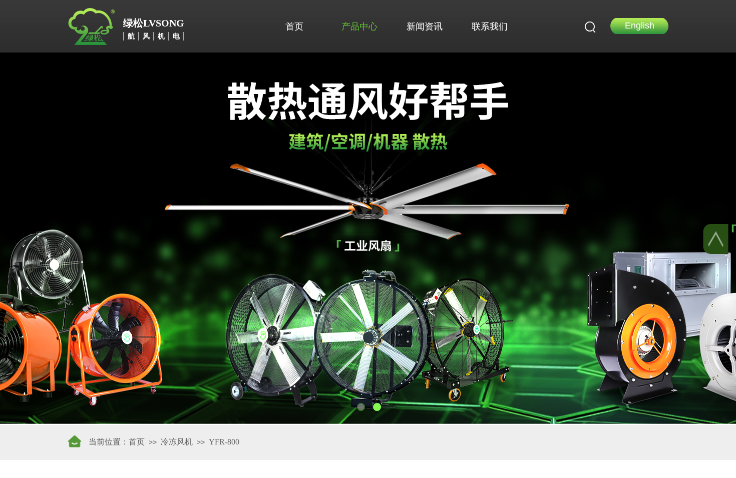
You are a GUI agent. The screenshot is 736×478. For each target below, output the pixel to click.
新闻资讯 (425, 27)
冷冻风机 (177, 442)
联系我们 (490, 27)
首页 (294, 27)
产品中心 (359, 27)
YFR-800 (224, 442)
